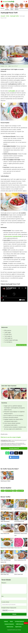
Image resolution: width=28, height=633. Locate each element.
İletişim (11, 621)
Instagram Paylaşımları (9, 624)
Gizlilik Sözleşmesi (19, 624)
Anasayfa (3, 16)
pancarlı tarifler (8, 490)
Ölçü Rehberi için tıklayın (21, 344)
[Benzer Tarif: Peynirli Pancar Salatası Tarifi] (20, 503)
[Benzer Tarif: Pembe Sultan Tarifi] (20, 542)
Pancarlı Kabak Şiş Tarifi (19, 521)
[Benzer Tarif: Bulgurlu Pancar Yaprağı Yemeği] (7, 542)
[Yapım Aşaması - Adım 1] (4, 393)
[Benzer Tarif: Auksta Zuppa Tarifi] (7, 568)
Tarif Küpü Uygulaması (19, 621)
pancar (2, 490)
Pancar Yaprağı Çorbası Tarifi (20, 560)
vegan (14, 490)
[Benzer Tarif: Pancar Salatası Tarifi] (7, 528)
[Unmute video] (14, 294)
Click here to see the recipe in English (11, 437)
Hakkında (6, 621)
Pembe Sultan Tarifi (18, 547)
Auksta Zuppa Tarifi (5, 574)
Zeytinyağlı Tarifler (14, 16)
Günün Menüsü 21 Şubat (5, 481)
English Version (18, 626)
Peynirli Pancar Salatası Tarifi (20, 509)
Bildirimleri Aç (15, 457)
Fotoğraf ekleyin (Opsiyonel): (8, 607)
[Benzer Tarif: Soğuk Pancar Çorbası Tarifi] (7, 503)
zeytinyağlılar (11, 91)
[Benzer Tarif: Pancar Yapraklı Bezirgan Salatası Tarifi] (7, 554)
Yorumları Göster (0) (14, 448)
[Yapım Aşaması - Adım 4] (24, 393)
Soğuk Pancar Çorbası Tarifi (6, 509)
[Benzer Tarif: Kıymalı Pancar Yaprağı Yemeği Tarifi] (20, 528)
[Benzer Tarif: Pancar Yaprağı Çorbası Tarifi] (20, 554)
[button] (26, 1)
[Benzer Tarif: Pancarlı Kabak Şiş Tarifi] (20, 515)
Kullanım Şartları (10, 626)
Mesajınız (3, 582)
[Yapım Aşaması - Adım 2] (11, 393)
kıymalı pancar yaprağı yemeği (13, 236)
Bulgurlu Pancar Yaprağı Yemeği (7, 547)
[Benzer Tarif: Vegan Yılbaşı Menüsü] (7, 515)
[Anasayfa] (8, 2)
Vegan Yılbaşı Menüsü (5, 521)
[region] (14, 32)
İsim (2, 596)
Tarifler (7, 16)
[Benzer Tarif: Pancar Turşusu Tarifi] (20, 568)
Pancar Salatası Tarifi (5, 533)
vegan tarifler (20, 490)
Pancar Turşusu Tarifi (18, 574)
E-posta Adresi (5, 602)
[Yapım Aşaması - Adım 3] (17, 393)
